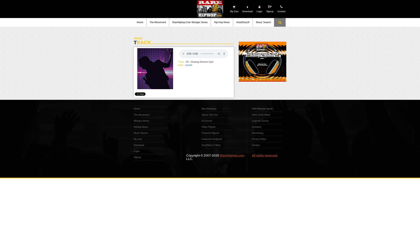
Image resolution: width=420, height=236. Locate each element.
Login (259, 11)
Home (140, 22)
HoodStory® (243, 22)
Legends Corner (260, 120)
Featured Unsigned (212, 139)
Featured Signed (210, 133)
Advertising (257, 133)
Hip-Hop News (222, 22)
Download (139, 145)
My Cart (138, 139)
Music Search (263, 22)
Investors (256, 127)
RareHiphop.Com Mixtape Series (190, 22)
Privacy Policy (259, 139)
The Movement (158, 22)
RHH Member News (262, 108)
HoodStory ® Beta (211, 145)
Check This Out (210, 114)
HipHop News (141, 127)
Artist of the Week (261, 114)
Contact (256, 145)
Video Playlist (208, 127)
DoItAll (188, 65)
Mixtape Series (141, 120)
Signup (269, 11)
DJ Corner (207, 120)
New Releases (209, 108)
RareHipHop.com (232, 155)
